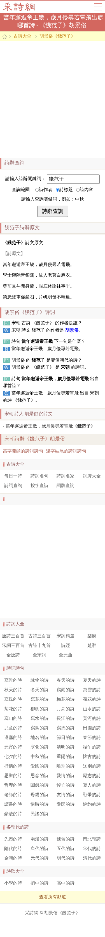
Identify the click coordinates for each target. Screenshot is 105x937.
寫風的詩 (13, 699)
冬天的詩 (39, 690)
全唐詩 (13, 655)
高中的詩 (65, 883)
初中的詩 (39, 883)
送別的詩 (92, 766)
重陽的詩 (65, 757)
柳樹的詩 (39, 709)
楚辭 (91, 646)
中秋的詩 (39, 757)
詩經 (65, 646)
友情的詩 (65, 795)
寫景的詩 (13, 680)
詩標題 (66, 190)
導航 (98, 6)
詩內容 (86, 190)
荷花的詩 (92, 699)
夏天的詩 (92, 680)
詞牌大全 (92, 476)
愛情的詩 (65, 776)
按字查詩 (39, 486)
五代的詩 (65, 849)
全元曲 (65, 655)
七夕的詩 (13, 757)
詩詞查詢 (13, 486)
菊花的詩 (13, 709)
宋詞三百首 (13, 646)
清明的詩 (65, 747)
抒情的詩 (13, 766)
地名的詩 (39, 738)
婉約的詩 (92, 804)
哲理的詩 (13, 785)
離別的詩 (65, 766)
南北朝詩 (92, 839)
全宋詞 (39, 655)
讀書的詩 (13, 804)
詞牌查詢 (65, 486)
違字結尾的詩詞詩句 (66, 451)
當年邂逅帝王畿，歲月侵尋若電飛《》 (50, 426)
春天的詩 (65, 680)
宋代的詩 (92, 849)
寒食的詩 (39, 747)
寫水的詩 (39, 718)
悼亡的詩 (65, 785)
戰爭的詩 (92, 795)
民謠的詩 (39, 814)
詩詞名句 (39, 476)
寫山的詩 (13, 718)
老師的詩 (13, 795)
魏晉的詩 (65, 839)
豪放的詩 (13, 814)
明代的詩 (65, 858)
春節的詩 (92, 738)
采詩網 (31, 913)
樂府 (91, 636)
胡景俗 (72, 330)
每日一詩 (13, 476)
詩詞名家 (65, 476)
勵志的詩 (92, 776)
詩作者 (45, 190)
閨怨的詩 (39, 785)
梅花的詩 (65, 699)
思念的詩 (39, 776)
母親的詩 (39, 795)
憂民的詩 (65, 804)
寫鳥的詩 (39, 728)
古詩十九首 (39, 646)
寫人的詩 (92, 785)
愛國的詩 (39, 766)
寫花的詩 (39, 699)
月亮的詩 (65, 709)
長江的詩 (65, 718)
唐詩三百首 (13, 636)
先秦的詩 (13, 839)
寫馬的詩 (65, 728)
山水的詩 (92, 709)
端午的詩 (92, 747)
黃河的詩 (92, 718)
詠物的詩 (39, 680)
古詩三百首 (39, 636)
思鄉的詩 (13, 776)
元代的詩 (39, 858)
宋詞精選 (65, 636)
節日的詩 (65, 738)
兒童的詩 (13, 728)
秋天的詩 (13, 690)
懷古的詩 (92, 757)
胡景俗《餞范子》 (57, 36)
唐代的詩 (39, 849)
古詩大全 (20, 6)
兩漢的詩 (39, 839)
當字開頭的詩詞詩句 (23, 451)
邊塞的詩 (13, 738)
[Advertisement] (52, 99)
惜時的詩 (39, 804)
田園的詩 (92, 728)
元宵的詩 (13, 747)
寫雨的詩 (65, 690)
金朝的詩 (13, 858)
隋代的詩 (13, 849)
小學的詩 (13, 883)
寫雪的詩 (92, 690)
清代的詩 (92, 858)
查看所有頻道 (52, 897)
